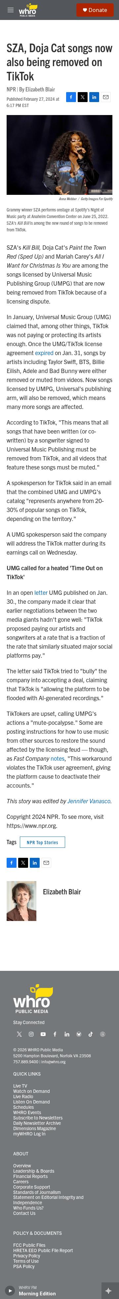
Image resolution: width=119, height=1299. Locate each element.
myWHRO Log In (29, 1133)
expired (44, 352)
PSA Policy (23, 1266)
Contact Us (24, 1213)
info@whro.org (53, 1061)
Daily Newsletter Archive (37, 1123)
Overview (22, 1165)
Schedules (23, 1107)
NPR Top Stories (42, 842)
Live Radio (23, 1096)
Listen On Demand (31, 1101)
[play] (10, 1290)
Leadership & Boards (33, 1171)
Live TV (20, 1086)
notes (57, 758)
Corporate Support (31, 1187)
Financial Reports (30, 1176)
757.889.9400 (25, 1061)
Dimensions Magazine (34, 1128)
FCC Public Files (29, 1245)
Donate (98, 10)
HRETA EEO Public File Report (43, 1250)
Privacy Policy (26, 1255)
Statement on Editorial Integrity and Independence (48, 1200)
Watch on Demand (31, 1091)
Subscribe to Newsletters (37, 1117)
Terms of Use (26, 1261)
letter (41, 592)
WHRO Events (27, 1112)
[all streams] (110, 1290)
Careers (20, 1181)
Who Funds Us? (28, 1208)
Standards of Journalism (37, 1192)
